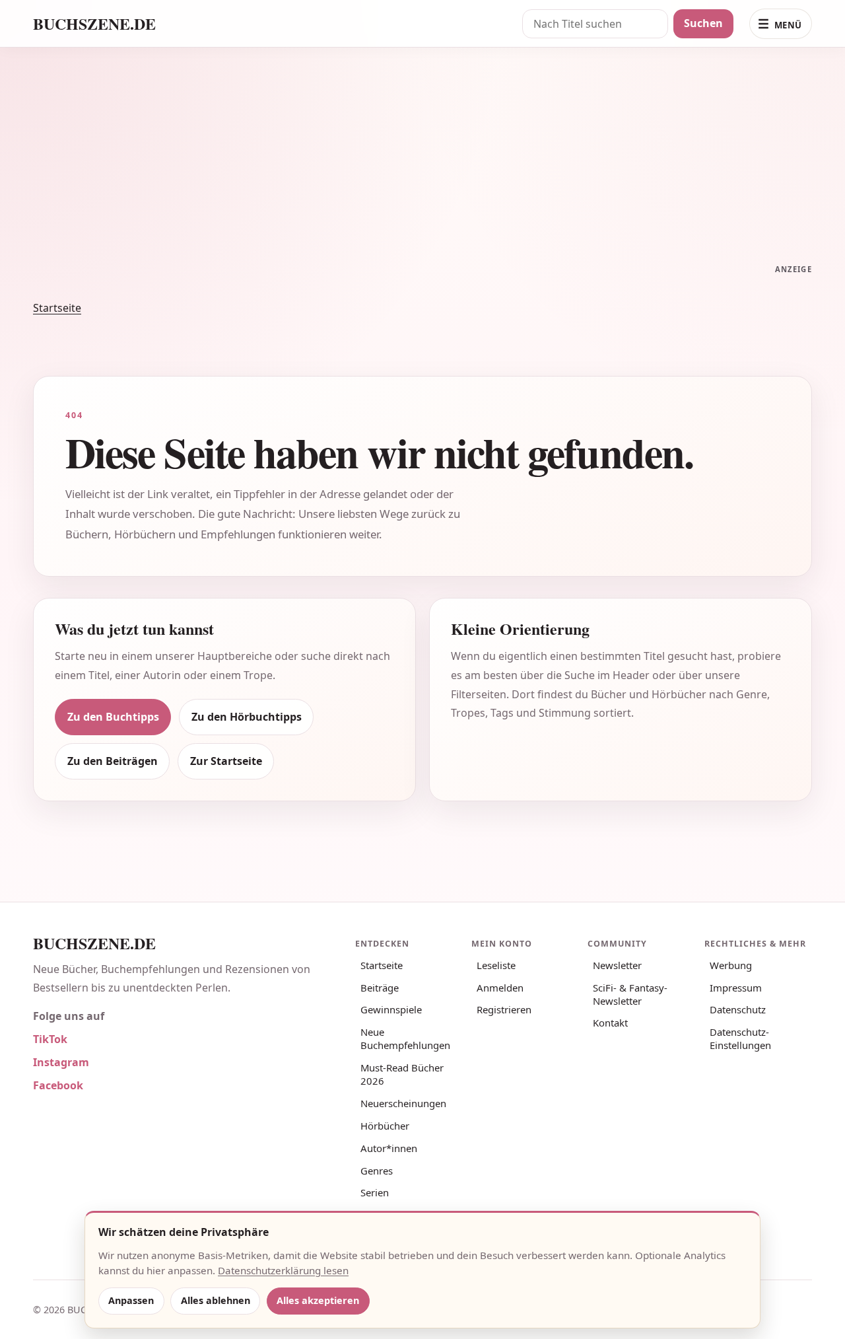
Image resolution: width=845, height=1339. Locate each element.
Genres (376, 1170)
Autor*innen (388, 1148)
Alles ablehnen (215, 1300)
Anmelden (500, 987)
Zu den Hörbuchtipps (246, 716)
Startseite (57, 308)
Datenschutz (738, 1009)
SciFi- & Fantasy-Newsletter (630, 994)
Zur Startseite (226, 761)
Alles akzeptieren (318, 1300)
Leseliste (496, 965)
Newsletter (617, 965)
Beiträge (379, 987)
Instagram (61, 1062)
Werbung (731, 965)
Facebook (58, 1085)
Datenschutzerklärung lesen (283, 1270)
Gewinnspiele (391, 1009)
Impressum (736, 987)
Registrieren (504, 1009)
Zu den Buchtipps (113, 716)
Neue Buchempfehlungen (405, 1038)
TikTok (50, 1039)
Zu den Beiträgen (112, 761)
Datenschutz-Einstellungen (740, 1038)
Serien (374, 1192)
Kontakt (610, 1022)
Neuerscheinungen (403, 1103)
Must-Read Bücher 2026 (402, 1074)
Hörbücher (384, 1125)
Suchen (703, 23)
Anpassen (131, 1300)
